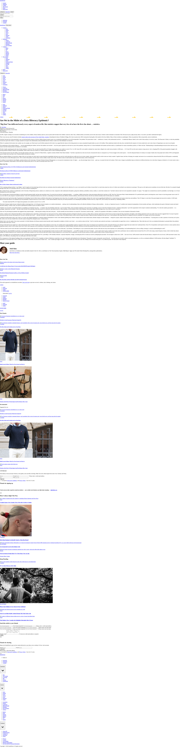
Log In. (10, 293)
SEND (2, 635)
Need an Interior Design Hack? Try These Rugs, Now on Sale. (15, 553)
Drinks (7, 30)
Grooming (8, 37)
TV (6, 50)
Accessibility (6, 741)
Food (7, 31)
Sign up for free (25, 282)
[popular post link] (12, 316)
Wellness (5, 4)
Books (7, 51)
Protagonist (5, 681)
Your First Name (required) (19, 627)
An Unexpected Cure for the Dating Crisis (10, 546)
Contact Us (5, 733)
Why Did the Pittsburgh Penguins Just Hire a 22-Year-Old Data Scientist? (14, 272)
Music (7, 48)
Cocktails (2, 324)
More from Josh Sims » (15, 252)
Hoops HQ (5, 9)
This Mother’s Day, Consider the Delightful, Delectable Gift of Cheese (16, 620)
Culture (4, 5)
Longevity (8, 41)
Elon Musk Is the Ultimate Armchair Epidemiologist (10, 177)
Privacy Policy (22, 480)
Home (7, 60)
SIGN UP (2, 649)
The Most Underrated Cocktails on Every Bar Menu (10, 326)
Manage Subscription (7, 742)
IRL (4, 678)
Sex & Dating (9, 45)
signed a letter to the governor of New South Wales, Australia (35, 137)
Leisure (4, 3)
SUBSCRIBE (6, 291)
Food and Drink (9, 62)
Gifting (7, 68)
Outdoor (7, 63)
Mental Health (9, 43)
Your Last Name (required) (19, 629)
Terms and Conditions (12, 480)
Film (7, 49)
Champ (4, 680)
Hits (4, 675)
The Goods (5, 6)
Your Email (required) (18, 626)
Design (7, 54)
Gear (7, 34)
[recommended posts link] (19, 498)
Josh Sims (4, 127)
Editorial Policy (6, 732)
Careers (4, 740)
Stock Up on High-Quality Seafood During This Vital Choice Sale (15, 613)
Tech (7, 65)
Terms (4, 736)
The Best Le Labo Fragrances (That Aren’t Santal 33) (10, 320)
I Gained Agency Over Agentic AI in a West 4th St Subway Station (16, 502)
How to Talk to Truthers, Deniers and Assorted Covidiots (11, 184)
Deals (4, 8)
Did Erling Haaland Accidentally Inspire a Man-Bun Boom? (14, 540)
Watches (7, 35)
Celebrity (2, 563)
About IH (5, 731)
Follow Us (3, 11)
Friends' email (3, 634)
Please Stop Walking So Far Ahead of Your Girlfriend (12, 606)
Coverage (5, 677)
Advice (1, 181)
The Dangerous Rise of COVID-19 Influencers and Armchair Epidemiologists (15, 170)
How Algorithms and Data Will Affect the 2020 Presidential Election (13, 279)
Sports (7, 55)
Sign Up (2, 479)
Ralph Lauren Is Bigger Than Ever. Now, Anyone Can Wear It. (12, 364)
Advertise (5, 735)
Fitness (7, 40)
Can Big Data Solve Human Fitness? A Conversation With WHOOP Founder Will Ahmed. (17, 266)
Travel (7, 32)
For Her (7, 64)
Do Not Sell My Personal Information (11, 743)
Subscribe (7, 11)
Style (7, 29)
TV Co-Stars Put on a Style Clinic (8, 565)
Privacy (4, 738)
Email (14, 476)
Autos (7, 36)
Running (7, 44)
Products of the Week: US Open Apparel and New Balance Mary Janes (14, 401)
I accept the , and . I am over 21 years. (18, 480)
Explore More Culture (5, 556)
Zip (14, 477)
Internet (7, 53)
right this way (54, 490)
